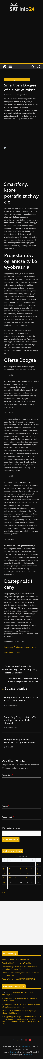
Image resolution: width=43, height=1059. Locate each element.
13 (21, 873)
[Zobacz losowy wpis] (38, 66)
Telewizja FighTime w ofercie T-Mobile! (17, 963)
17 (4, 878)
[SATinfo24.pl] (4, 66)
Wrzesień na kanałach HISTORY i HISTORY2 (18, 979)
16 (38, 873)
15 (32, 873)
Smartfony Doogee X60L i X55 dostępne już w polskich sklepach (20, 720)
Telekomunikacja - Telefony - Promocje (17, 80)
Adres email (8, 817)
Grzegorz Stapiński (23, 95)
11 (10, 873)
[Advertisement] (21, 41)
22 (32, 878)
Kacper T (5, 1011)
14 (27, 873)
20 (21, 878)
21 (27, 878)
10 (4, 873)
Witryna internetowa (11, 828)
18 (10, 878)
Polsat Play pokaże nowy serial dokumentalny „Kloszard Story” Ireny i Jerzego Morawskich (21, 669)
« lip (3, 893)
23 (38, 878)
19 (15, 878)
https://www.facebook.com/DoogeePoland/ (20, 647)
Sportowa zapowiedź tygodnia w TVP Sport (18, 959)
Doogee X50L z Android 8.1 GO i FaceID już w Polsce (21, 699)
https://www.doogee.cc (13, 652)
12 (15, 873)
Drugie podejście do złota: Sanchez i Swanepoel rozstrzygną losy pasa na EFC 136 (21, 1021)
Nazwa (5, 806)
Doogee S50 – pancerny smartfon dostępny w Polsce (19, 741)
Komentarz (7, 775)
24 (4, 882)
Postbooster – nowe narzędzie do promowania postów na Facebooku (23, 680)
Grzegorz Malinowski (10, 998)
